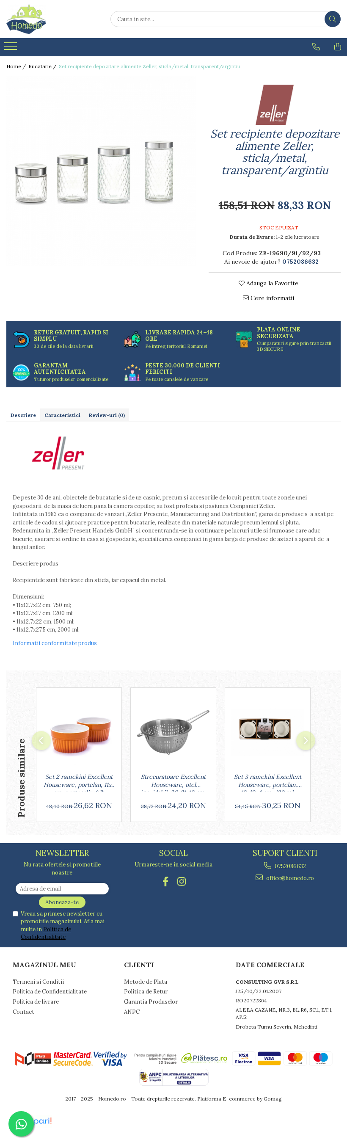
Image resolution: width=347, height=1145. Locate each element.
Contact (23, 1011)
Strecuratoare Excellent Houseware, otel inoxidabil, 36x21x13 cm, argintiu (173, 782)
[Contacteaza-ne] (316, 46)
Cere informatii (271, 298)
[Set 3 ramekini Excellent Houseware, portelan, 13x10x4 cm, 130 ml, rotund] (267, 732)
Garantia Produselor (151, 1001)
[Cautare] (333, 19)
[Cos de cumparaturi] (337, 46)
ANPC (132, 1011)
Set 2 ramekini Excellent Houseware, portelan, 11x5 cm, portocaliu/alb (79, 782)
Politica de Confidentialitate (46, 933)
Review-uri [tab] (107, 415)
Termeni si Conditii (38, 981)
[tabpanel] (101, 171)
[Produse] (11, 48)
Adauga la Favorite (271, 283)
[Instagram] (181, 881)
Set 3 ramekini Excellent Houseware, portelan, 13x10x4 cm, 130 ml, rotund (267, 782)
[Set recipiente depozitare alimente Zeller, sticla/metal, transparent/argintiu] (101, 171)
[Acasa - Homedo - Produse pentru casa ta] (48, 19)
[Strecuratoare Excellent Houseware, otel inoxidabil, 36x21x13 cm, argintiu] (173, 732)
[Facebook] (165, 881)
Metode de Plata (145, 981)
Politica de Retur (146, 991)
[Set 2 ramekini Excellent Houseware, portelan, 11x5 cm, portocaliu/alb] (79, 732)
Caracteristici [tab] (62, 415)
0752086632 (289, 866)
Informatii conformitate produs (55, 643)
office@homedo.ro (289, 878)
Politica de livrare (36, 1001)
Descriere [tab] (23, 415)
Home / (16, 66)
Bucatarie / (43, 66)
